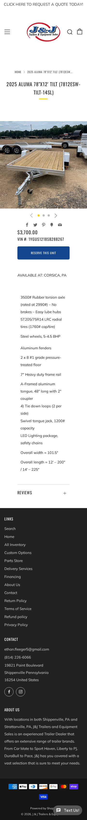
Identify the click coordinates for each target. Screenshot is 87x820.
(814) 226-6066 (17, 657)
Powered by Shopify (43, 808)
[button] (38, 215)
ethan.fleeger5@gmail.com (26, 649)
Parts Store (13, 560)
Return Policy (15, 600)
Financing (12, 576)
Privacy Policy (16, 624)
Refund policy (15, 616)
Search (10, 528)
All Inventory (15, 544)
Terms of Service (17, 608)
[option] (43, 165)
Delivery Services (18, 568)
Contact (10, 592)
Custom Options (17, 552)
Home (18, 72)
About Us (12, 584)
